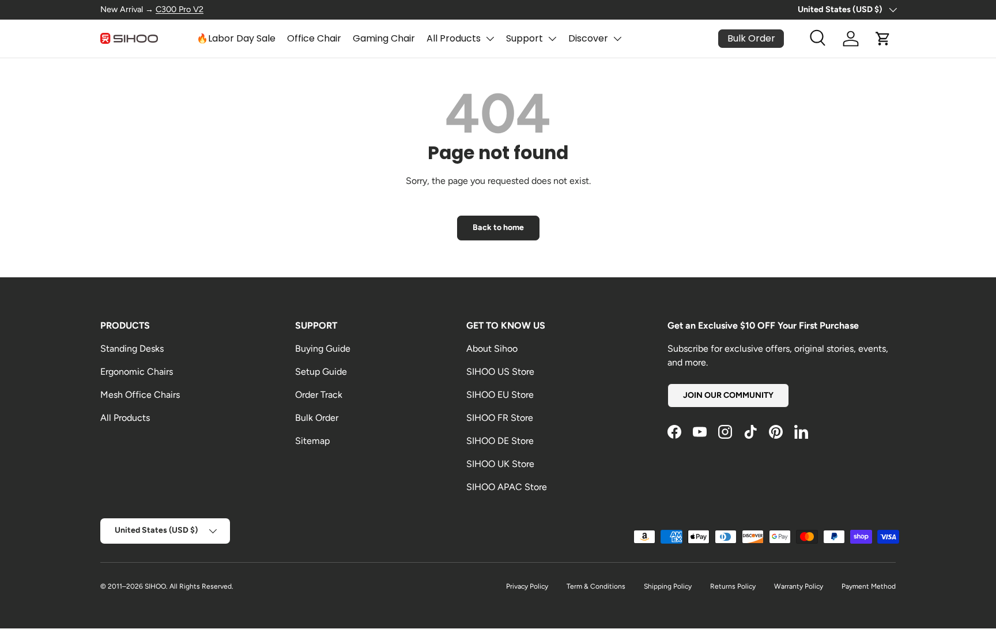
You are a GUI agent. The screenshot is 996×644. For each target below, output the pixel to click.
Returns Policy (733, 586)
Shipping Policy (668, 586)
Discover (588, 38)
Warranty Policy (798, 586)
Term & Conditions (596, 586)
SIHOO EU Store (500, 394)
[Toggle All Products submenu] (490, 39)
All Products (454, 38)
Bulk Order (316, 417)
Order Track (318, 394)
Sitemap (312, 440)
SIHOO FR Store (499, 417)
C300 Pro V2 (179, 9)
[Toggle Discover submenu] (617, 39)
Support (524, 38)
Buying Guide (322, 348)
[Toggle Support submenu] (552, 39)
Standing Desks (132, 348)
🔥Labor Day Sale (236, 38)
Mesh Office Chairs (140, 394)
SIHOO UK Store (500, 463)
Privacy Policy (527, 586)
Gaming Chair (384, 38)
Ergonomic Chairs (136, 371)
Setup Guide (321, 371)
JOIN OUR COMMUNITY (728, 395)
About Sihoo (492, 348)
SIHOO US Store (500, 371)
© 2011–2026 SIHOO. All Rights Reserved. (166, 586)
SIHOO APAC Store (506, 486)
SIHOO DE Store (500, 440)
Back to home (498, 227)
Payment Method (869, 586)
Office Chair (314, 38)
